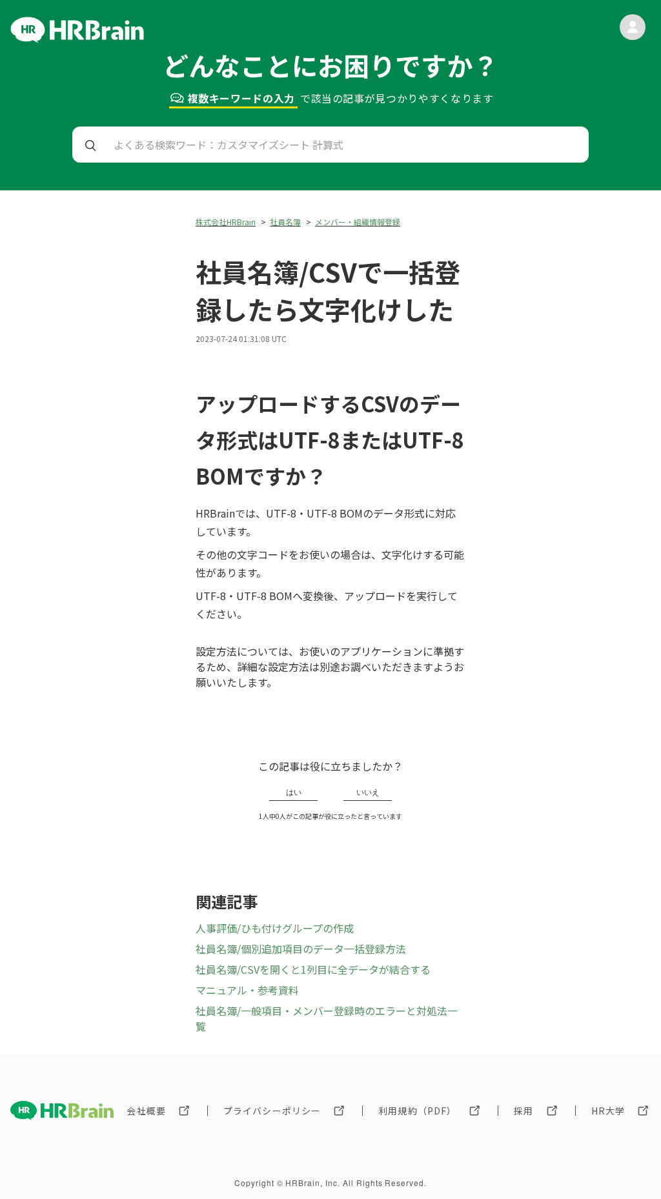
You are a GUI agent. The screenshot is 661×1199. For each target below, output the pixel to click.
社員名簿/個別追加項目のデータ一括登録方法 (301, 948)
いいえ (368, 792)
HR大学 (608, 1110)
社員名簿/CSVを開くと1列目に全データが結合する (313, 969)
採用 (523, 1110)
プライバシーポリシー (272, 1110)
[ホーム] (77, 38)
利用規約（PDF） (417, 1110)
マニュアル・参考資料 (247, 990)
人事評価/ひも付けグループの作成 (275, 928)
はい (293, 792)
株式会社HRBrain (226, 221)
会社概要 (146, 1110)
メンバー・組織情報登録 (357, 221)
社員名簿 (285, 221)
